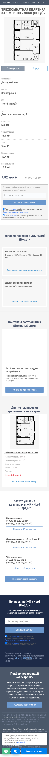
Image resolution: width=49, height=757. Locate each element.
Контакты (35, 3)
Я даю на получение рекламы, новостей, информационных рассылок (22, 216)
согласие (13, 209)
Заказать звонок (24, 629)
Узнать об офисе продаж (24, 389)
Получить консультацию (24, 202)
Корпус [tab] (36, 68)
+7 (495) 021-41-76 (23, 658)
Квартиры (16, 3)
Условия (26, 3)
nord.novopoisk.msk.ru (10, 717)
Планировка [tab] (13, 68)
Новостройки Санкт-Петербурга (14, 729)
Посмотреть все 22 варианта (24, 579)
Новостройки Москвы (35, 729)
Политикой (21, 742)
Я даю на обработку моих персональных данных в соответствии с (20, 638)
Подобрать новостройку (24, 704)
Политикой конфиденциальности (15, 212)
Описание (6, 3)
